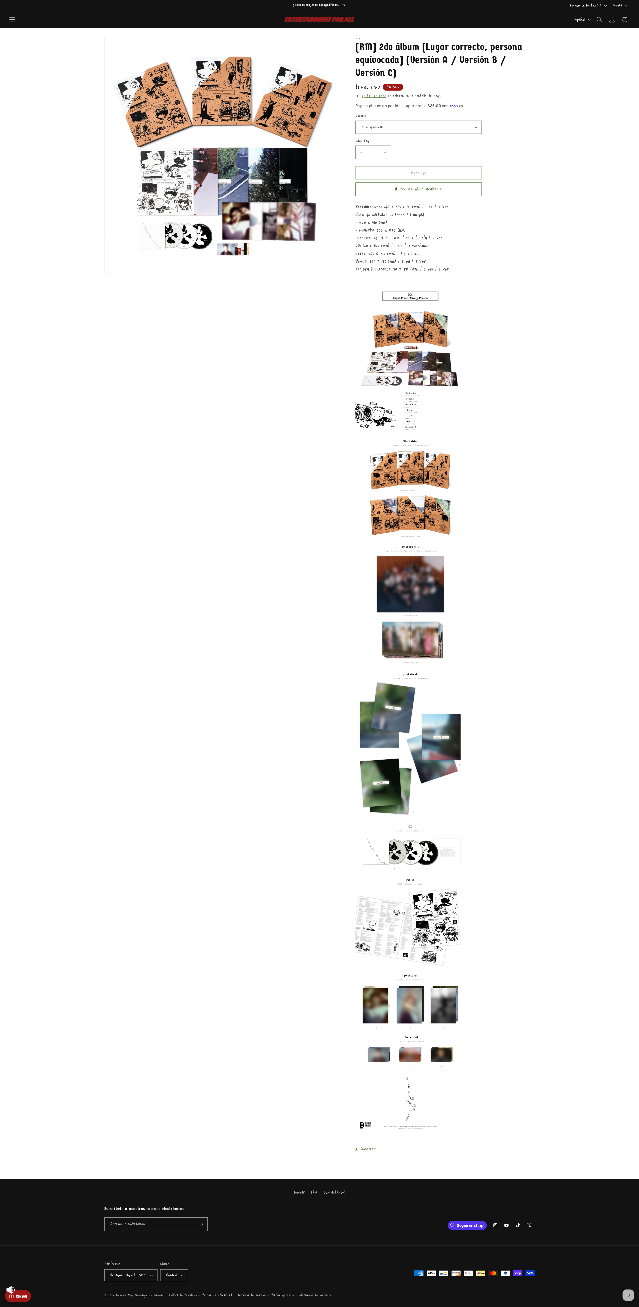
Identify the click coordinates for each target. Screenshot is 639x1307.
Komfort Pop (124, 1295)
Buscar (299, 1192)
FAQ (314, 1192)
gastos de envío (374, 95)
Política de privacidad (217, 1295)
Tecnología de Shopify (149, 1295)
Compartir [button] (368, 1149)
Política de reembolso (183, 1295)
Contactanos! (334, 1192)
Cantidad (362, 141)
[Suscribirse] (201, 1224)
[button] (12, 19)
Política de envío (282, 1295)
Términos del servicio (252, 1295)
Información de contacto (315, 1295)
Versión (360, 116)
